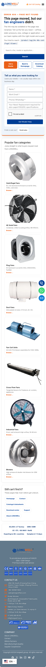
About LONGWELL (13, 516)
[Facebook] (13, 657)
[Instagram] (25, 657)
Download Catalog (39, 65)
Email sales (23, 130)
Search (25, 56)
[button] (43, 4)
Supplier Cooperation (12, 647)
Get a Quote (10, 65)
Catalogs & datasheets (14, 504)
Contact (22, 498)
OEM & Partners (10, 641)
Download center (12, 510)
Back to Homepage (25, 65)
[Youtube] (29, 657)
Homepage (10, 498)
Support (27, 510)
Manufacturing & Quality (13, 644)
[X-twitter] (17, 657)
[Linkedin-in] (21, 657)
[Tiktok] (33, 657)
